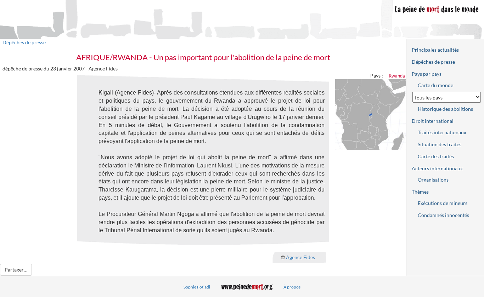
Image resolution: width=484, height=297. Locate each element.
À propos (291, 287)
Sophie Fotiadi (197, 287)
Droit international (433, 121)
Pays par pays (426, 74)
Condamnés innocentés (443, 215)
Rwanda (397, 76)
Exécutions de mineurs (442, 203)
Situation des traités (439, 144)
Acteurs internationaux (437, 168)
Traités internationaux (442, 132)
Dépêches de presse (24, 42)
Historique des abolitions (445, 109)
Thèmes (420, 192)
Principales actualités (435, 50)
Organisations (433, 180)
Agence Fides (300, 257)
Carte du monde (435, 85)
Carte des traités (436, 156)
